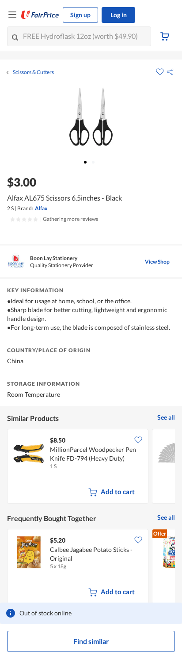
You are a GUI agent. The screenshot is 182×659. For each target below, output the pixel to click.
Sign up (80, 15)
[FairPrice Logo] (40, 15)
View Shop (157, 261)
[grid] (91, 467)
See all (166, 417)
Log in (118, 15)
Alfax (41, 208)
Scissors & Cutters (33, 72)
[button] (170, 72)
